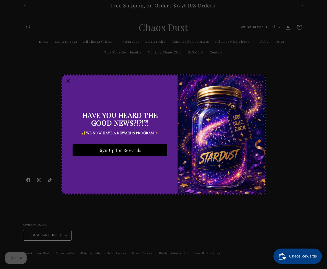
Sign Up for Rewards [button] (120, 150)
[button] (68, 81)
